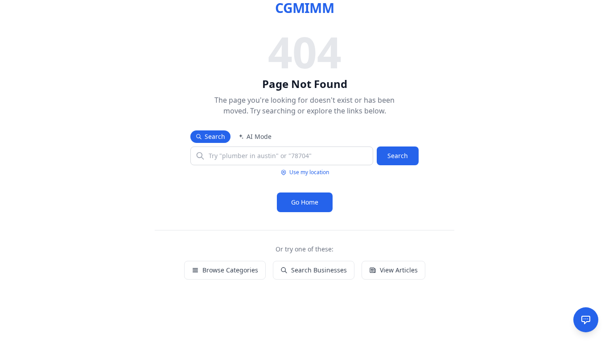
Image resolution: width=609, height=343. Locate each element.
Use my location (309, 172)
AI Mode (259, 136)
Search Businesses (319, 270)
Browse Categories (230, 270)
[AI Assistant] (585, 319)
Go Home (304, 202)
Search (215, 136)
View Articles (399, 270)
